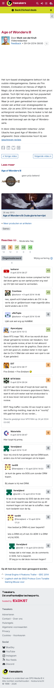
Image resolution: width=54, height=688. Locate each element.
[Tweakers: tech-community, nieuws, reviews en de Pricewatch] (16, 3)
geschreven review (11, 139)
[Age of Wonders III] (10, 181)
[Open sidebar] (52, 15)
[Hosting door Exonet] (14, 601)
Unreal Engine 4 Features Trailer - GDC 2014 (27, 574)
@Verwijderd (17, 468)
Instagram (11, 655)
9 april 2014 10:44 (31, 316)
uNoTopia (16, 313)
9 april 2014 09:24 (19, 382)
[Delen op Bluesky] (13, 148)
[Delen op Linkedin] (8, 148)
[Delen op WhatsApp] (18, 148)
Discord (10, 664)
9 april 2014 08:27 (19, 272)
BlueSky (10, 647)
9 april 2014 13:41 (19, 450)
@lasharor (16, 294)
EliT (12, 363)
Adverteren (8, 614)
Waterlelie (16, 431)
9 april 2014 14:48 (31, 294)
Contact (6, 618)
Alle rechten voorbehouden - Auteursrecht (23, 681)
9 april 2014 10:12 (19, 331)
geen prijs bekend (30, 175)
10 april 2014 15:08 (32, 494)
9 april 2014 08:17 (19, 367)
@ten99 (16, 494)
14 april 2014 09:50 (35, 548)
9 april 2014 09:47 (19, 435)
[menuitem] (37, 3)
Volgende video (42, 156)
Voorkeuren (19, 635)
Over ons (17, 618)
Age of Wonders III (11, 170)
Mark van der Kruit (26, 37)
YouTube (10, 651)
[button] (3, 3)
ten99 (15, 465)
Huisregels (7, 622)
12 (46, 43)
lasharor (15, 269)
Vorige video (11, 156)
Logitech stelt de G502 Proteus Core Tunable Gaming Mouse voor (27, 580)
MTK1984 (15, 378)
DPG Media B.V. (36, 678)
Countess (16, 291)
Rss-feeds (11, 659)
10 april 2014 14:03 (34, 468)
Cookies (6, 635)
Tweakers (7, 678)
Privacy (6, 631)
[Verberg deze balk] (51, 10)
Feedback (16, 43)
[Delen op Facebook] (3, 148)
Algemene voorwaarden (14, 627)
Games (6, 228)
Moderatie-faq (26, 241)
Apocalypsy (16, 328)
